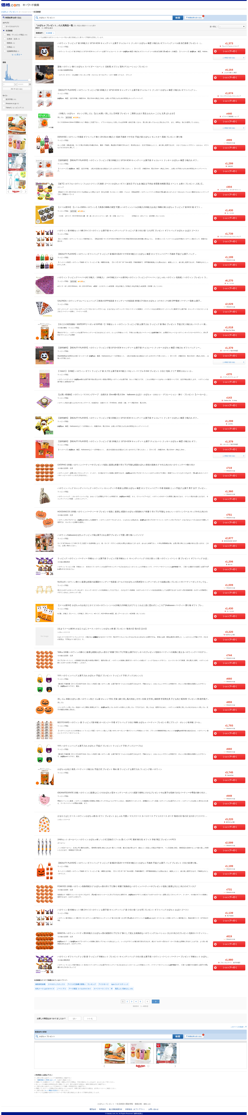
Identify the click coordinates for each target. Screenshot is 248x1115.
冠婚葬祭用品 (13, 51)
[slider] (3, 80)
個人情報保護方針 (115, 1109)
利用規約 (102, 1109)
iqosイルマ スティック (119, 984)
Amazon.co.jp (12, 103)
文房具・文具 (13, 39)
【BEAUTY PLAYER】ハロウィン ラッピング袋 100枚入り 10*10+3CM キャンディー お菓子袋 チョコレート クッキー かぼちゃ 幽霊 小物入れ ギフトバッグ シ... (127, 90)
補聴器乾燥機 (40, 984)
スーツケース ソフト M (103, 989)
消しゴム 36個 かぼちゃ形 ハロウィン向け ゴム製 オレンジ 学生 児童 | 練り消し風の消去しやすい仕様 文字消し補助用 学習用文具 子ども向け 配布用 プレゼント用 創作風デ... (133, 699)
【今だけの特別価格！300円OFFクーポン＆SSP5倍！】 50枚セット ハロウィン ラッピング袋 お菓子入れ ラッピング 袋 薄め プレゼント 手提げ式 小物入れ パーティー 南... (132, 324)
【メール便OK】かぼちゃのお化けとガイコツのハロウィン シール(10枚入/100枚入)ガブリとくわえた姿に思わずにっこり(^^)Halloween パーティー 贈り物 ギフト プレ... (130, 605)
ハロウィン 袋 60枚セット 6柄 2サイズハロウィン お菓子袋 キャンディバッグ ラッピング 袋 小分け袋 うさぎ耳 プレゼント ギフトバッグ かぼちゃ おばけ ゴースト (128, 230)
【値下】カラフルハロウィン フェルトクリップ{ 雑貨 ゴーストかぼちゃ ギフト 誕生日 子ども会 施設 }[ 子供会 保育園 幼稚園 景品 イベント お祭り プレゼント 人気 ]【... (130, 184)
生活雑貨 (49, 33)
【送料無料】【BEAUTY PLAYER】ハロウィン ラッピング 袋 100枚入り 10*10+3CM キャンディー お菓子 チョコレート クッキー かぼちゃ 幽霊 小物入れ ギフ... (127, 441)
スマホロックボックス (56, 984)
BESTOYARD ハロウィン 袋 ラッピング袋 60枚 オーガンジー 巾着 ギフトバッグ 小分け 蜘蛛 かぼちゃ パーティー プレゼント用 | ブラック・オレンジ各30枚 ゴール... (129, 722)
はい (74, 1018)
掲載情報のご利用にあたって (46, 1080)
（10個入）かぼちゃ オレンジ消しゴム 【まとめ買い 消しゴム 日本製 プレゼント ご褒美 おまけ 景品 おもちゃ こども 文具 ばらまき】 (116, 113)
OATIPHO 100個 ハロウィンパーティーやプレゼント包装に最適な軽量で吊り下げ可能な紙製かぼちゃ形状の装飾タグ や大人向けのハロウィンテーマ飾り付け (126, 465)
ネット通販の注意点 (51, 1090)
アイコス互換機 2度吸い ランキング (82, 984)
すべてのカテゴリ (12, 26)
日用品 (11, 47)
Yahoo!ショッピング (15, 108)
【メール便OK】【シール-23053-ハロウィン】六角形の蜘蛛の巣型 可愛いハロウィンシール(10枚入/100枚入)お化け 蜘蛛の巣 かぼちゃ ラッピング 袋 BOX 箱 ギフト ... (129, 207)
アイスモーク (104, 984)
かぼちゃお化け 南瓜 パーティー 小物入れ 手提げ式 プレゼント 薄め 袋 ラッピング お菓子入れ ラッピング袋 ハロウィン (109, 769)
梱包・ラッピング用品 (17, 35)
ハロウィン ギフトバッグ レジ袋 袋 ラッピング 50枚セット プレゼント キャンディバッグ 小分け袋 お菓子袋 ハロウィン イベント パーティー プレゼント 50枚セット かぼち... (132, 956)
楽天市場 (11, 99)
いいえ (90, 1018)
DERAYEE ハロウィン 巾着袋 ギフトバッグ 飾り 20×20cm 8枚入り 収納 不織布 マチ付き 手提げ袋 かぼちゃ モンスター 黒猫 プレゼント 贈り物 (119, 137)
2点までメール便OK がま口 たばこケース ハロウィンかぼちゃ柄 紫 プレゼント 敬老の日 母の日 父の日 (102, 629)
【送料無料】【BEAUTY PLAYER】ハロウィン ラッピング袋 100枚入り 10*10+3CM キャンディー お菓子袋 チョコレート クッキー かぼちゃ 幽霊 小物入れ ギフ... (127, 160)
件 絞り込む (17, 89)
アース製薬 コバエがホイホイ (80, 989)
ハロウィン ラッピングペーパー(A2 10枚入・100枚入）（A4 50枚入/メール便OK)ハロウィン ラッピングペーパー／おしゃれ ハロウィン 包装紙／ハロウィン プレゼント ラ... (132, 277)
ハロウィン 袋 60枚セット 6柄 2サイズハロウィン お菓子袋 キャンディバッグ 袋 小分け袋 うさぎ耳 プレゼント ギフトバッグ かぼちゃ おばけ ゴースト (123, 910)
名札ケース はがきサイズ (44, 989)
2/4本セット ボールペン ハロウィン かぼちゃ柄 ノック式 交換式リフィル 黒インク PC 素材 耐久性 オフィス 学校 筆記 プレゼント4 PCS (116, 839)
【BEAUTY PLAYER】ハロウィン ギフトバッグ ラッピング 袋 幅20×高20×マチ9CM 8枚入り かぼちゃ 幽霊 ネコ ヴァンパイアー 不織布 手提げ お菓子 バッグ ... (126, 254)
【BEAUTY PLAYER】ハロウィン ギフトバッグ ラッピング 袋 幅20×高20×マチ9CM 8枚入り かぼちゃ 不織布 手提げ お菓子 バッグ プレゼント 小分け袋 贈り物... (127, 863)
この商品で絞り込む (228, 57)
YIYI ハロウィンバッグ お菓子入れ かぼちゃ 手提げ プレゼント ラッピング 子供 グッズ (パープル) (100, 746)
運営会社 (93, 1109)
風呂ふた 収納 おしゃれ (124, 989)
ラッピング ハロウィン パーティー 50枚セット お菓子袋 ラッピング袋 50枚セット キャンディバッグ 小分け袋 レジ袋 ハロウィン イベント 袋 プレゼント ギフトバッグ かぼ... (132, 558)
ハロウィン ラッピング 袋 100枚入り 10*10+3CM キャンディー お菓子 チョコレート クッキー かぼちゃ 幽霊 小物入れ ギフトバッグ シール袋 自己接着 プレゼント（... (129, 43)
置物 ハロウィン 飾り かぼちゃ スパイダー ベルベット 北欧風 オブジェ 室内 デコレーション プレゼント (102, 66)
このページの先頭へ (238, 1027)
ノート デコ (61, 989)
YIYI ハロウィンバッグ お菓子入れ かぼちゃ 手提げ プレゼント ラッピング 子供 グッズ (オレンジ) (100, 675)
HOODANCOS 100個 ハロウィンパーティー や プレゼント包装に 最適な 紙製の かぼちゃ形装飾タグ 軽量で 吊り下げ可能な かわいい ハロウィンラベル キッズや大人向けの (132, 511)
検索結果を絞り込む (195, 18)
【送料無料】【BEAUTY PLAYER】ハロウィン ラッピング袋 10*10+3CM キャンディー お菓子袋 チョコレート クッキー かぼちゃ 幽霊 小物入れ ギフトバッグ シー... (129, 348)
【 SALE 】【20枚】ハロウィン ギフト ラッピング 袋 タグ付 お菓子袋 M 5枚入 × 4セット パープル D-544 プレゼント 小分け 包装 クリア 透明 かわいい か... (125, 371)
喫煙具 (11, 43)
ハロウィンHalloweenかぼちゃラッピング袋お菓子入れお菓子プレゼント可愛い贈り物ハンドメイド (100, 535)
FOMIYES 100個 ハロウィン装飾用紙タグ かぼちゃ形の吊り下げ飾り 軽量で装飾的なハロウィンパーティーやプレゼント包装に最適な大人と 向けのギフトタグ (126, 886)
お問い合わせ (153, 1109)
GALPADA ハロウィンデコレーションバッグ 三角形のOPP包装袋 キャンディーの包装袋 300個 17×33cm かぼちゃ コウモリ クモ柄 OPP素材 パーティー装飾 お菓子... (129, 301)
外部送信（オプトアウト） (135, 1109)
